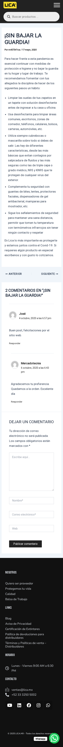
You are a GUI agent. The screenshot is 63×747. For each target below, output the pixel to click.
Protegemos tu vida (18, 589)
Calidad (10, 594)
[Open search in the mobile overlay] (31, 16)
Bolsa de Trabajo (16, 599)
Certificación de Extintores (22, 629)
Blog (8, 618)
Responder (14, 343)
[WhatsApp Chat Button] (54, 738)
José (22, 313)
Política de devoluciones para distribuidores (24, 636)
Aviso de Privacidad (18, 624)
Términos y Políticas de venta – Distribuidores (25, 645)
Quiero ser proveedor (19, 583)
